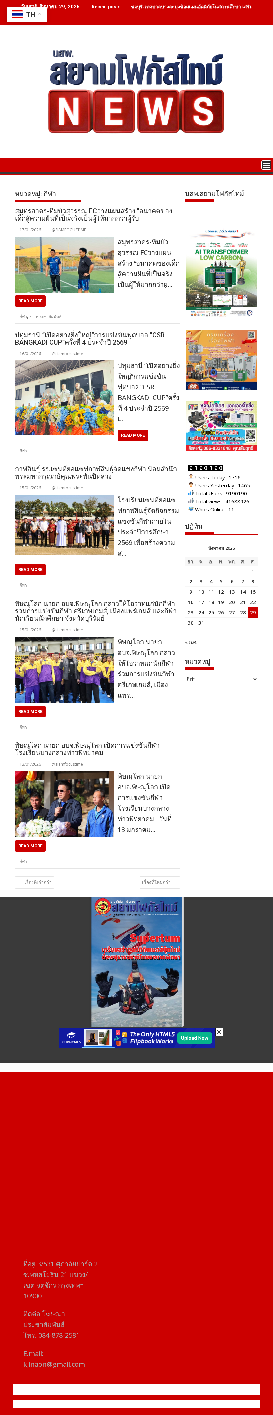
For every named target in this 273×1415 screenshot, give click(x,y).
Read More (30, 300)
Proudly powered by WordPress (92, 1404)
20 (232, 602)
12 (221, 591)
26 (221, 612)
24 (201, 612)
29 (253, 612)
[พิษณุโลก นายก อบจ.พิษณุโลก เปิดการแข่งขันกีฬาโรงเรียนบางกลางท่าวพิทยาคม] (64, 775)
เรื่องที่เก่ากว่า (38, 882)
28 (243, 612)
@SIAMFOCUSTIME (69, 230)
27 (232, 612)
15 (253, 591)
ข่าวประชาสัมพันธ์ (45, 316)
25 (211, 612)
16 (191, 602)
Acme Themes (201, 1404)
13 (232, 591)
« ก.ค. (191, 642)
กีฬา (23, 316)
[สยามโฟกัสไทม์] (21, 164)
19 (221, 602)
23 (191, 612)
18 (211, 602)
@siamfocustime (67, 353)
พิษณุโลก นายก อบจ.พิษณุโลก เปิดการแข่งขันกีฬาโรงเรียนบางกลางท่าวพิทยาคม (87, 749)
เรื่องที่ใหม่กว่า (156, 882)
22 (253, 602)
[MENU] (266, 165)
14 (243, 591)
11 (211, 591)
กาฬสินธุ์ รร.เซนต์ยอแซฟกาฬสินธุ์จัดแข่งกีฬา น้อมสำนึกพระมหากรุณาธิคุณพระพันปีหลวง (96, 472)
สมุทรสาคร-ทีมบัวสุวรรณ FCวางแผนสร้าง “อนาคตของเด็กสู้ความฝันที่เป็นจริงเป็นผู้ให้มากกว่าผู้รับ (93, 214)
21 (243, 602)
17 (201, 602)
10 (201, 591)
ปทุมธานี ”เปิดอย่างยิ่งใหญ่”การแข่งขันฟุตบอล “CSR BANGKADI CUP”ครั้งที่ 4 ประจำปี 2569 (90, 338)
